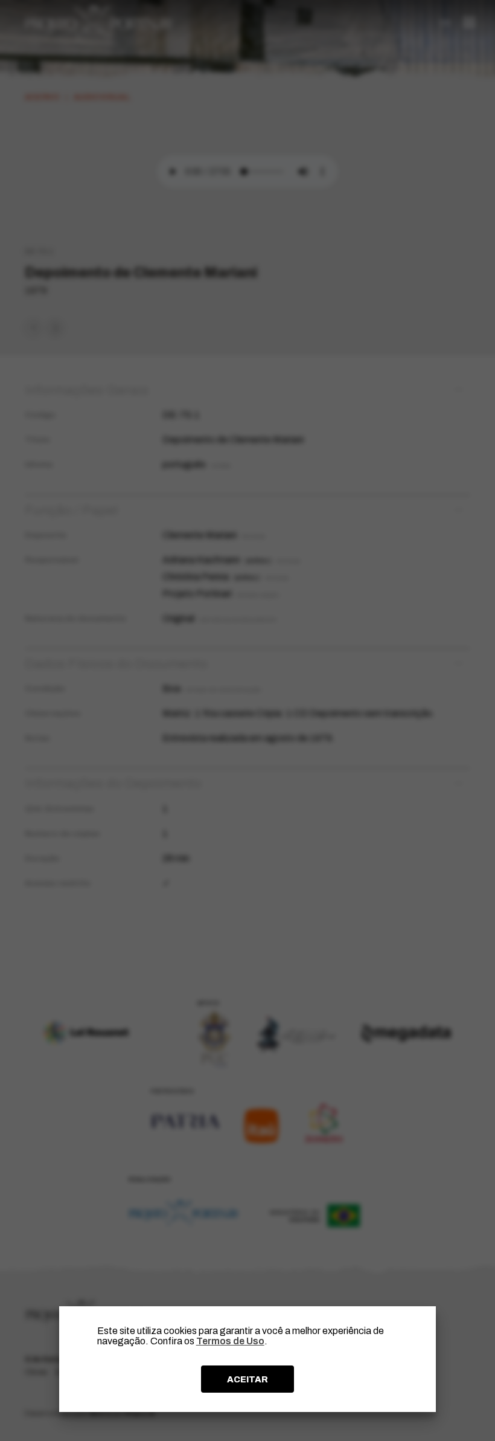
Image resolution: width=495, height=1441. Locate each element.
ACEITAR (247, 1379)
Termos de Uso (230, 1341)
